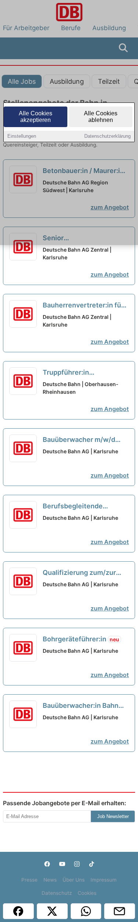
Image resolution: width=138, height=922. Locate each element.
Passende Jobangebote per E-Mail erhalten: (64, 803)
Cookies (87, 893)
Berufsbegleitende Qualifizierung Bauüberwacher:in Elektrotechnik (73, 506)
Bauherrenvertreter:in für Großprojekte (83, 305)
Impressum (104, 880)
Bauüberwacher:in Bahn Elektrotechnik (80, 706)
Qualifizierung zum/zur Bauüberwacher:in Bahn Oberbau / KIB (80, 573)
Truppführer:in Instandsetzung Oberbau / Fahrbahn (84, 372)
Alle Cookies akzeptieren (35, 116)
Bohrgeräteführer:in (81, 639)
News (50, 880)
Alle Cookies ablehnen (100, 116)
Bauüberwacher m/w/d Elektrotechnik (79, 440)
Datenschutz (57, 893)
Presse (29, 880)
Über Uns (74, 880)
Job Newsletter (113, 816)
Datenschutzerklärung (107, 136)
